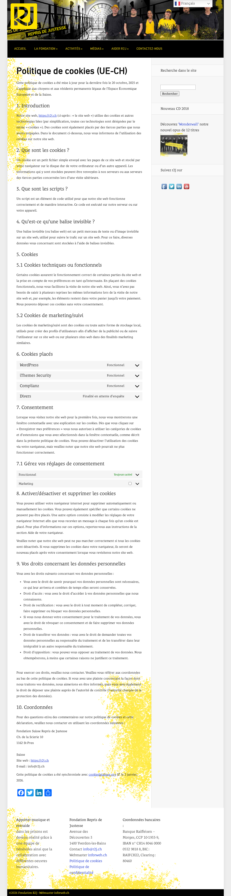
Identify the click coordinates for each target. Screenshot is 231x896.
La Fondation (44, 49)
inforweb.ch (97, 855)
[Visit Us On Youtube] (186, 189)
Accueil (20, 49)
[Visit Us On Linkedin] (179, 189)
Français (187, 3)
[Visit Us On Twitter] (171, 189)
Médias (95, 49)
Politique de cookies (85, 861)
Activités (72, 49)
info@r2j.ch (92, 849)
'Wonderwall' (188, 124)
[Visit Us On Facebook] (164, 189)
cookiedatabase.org (102, 774)
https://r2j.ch (48, 115)
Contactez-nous (149, 49)
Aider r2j (118, 49)
